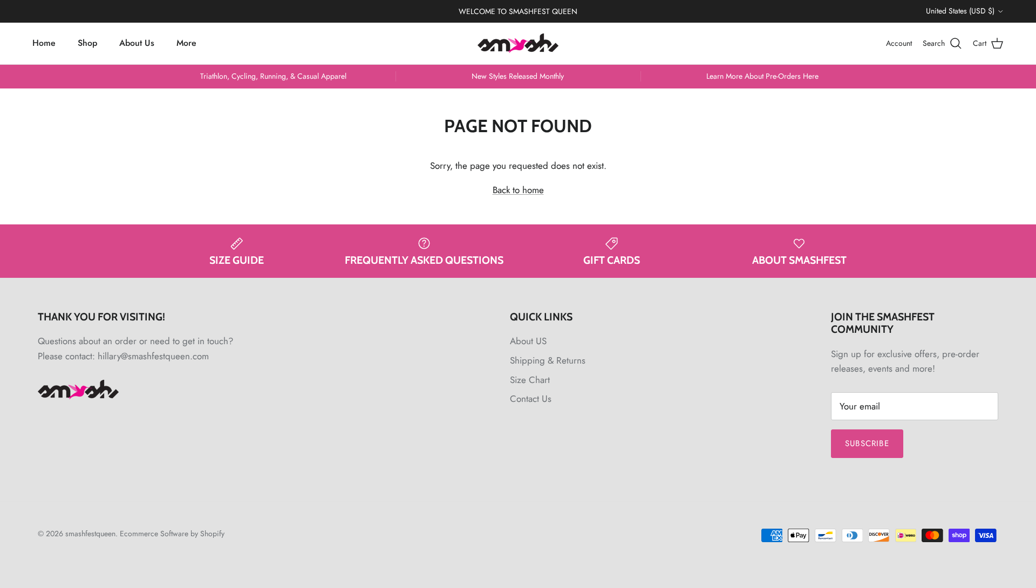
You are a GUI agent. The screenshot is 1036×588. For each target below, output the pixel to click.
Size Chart (530, 379)
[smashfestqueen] (518, 43)
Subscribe (867, 443)
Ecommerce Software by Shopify (172, 533)
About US (528, 340)
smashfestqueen (90, 533)
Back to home (518, 189)
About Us (136, 43)
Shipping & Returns (547, 360)
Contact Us (530, 398)
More (186, 43)
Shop (87, 43)
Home (44, 43)
